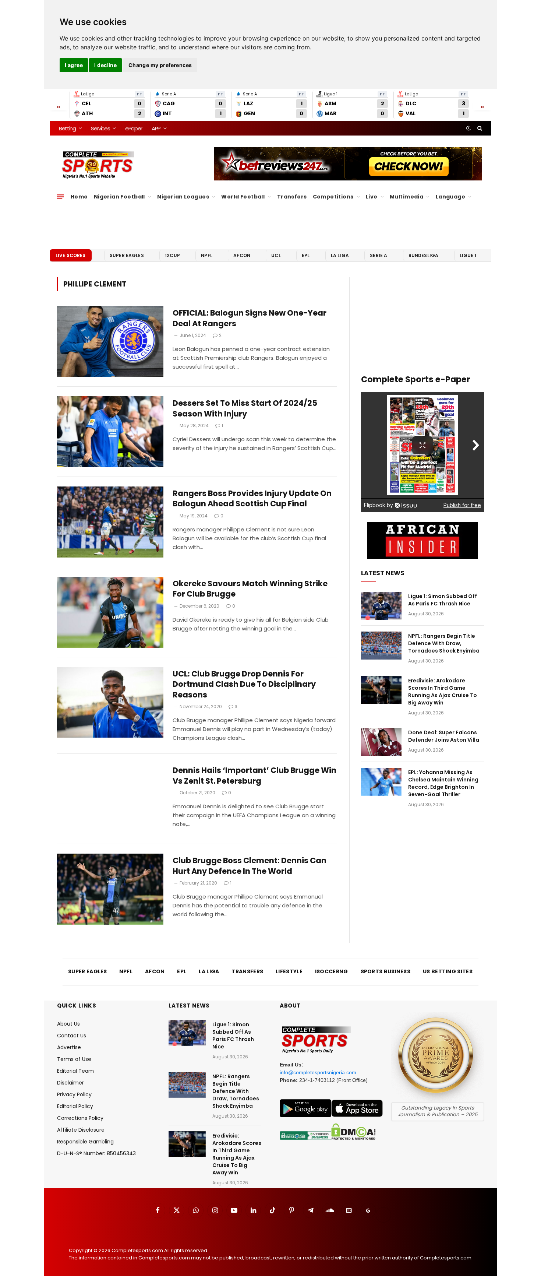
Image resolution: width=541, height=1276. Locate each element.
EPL (306, 255)
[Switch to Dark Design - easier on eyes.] (468, 128)
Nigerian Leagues (183, 196)
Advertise (69, 1047)
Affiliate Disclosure (81, 1129)
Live (372, 196)
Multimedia (406, 196)
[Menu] (60, 196)
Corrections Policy (80, 1118)
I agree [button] (74, 65)
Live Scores (71, 255)
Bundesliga (424, 255)
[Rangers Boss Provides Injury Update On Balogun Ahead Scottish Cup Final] (110, 522)
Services (100, 128)
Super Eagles (127, 255)
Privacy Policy (74, 1094)
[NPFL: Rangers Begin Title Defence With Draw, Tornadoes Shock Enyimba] (381, 646)
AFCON (241, 255)
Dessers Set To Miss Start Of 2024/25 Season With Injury (245, 408)
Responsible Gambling (85, 1141)
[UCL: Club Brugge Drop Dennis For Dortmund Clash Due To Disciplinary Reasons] (110, 702)
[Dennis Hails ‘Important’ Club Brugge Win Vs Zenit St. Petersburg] (110, 798)
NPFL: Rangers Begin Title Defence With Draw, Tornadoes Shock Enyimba (444, 643)
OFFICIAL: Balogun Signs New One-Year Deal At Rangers (249, 318)
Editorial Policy (75, 1106)
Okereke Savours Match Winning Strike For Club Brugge (250, 589)
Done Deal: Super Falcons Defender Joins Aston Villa (443, 736)
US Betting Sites (448, 971)
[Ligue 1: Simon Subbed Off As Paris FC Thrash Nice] (381, 606)
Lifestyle (289, 971)
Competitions (333, 196)
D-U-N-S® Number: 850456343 (96, 1153)
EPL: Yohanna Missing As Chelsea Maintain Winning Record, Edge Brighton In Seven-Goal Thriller (443, 783)
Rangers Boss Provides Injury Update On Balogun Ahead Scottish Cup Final (252, 498)
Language (450, 196)
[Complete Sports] (98, 165)
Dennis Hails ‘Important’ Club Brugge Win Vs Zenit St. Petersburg (254, 775)
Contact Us (71, 1035)
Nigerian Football (119, 196)
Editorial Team (75, 1071)
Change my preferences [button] (160, 65)
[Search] (479, 128)
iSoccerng (331, 971)
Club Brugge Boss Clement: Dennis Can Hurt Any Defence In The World (249, 865)
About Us (68, 1023)
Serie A (378, 255)
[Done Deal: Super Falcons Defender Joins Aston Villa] (381, 742)
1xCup (172, 255)
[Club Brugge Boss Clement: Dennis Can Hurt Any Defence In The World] (110, 889)
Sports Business (386, 971)
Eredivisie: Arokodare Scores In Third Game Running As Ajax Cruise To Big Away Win (442, 691)
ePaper (133, 128)
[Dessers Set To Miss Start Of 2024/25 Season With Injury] (110, 431)
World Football (243, 196)
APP (156, 128)
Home (79, 196)
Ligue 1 (468, 255)
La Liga (340, 255)
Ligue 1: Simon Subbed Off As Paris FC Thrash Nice (442, 600)
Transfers (292, 196)
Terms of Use (74, 1059)
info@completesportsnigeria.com (318, 1072)
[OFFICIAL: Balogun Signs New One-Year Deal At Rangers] (110, 341)
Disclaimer (70, 1082)
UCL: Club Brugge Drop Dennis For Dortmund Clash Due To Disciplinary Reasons (244, 684)
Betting (67, 128)
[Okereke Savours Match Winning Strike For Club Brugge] (110, 612)
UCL (275, 255)
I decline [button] (105, 65)
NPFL (206, 255)
